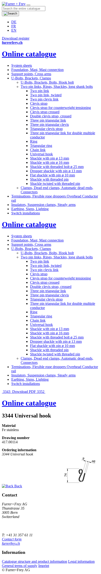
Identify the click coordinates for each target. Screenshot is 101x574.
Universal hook (41, 154)
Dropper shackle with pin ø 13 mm (56, 171)
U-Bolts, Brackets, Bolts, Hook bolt (47, 82)
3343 (6, 392)
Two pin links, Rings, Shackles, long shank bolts (57, 87)
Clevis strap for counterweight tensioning (60, 108)
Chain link (38, 150)
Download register (15, 38)
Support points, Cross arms (31, 74)
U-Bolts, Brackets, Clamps (31, 78)
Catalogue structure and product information (34, 561)
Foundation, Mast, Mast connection (37, 70)
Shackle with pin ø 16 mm (49, 162)
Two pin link (39, 91)
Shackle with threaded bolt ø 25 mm (57, 167)
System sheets (21, 65)
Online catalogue (29, 54)
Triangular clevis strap (46, 129)
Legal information (81, 561)
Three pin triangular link (48, 120)
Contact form (12, 539)
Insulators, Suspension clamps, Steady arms (43, 205)
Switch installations (25, 213)
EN (13, 30)
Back (17, 486)
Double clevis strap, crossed (50, 116)
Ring (33, 141)
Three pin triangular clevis (49, 125)
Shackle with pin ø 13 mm (49, 158)
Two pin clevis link (44, 99)
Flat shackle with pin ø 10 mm (52, 175)
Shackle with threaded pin (49, 179)
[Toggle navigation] (28, 5)
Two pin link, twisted (46, 95)
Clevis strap (38, 103)
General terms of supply (19, 566)
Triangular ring (41, 146)
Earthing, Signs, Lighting (30, 209)
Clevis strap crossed (44, 112)
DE (13, 22)
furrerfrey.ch (11, 543)
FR (13, 26)
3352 (41, 392)
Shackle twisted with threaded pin (55, 184)
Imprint (43, 566)
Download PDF (24, 392)
